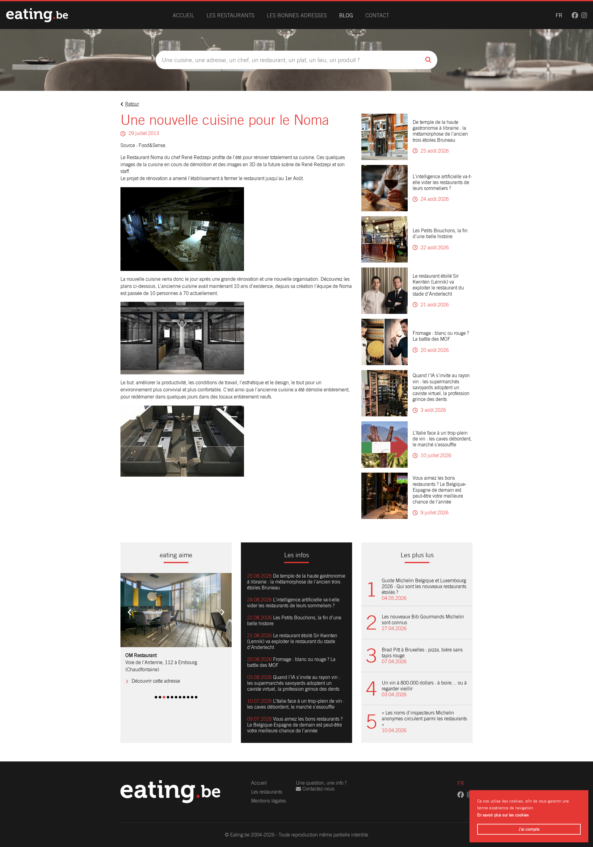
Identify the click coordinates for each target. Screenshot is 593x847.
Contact (377, 15)
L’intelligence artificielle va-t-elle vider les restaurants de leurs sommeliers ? (442, 182)
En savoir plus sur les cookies (503, 815)
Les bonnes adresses (297, 15)
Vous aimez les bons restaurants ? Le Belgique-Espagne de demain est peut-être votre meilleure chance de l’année (439, 490)
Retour (132, 104)
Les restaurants (230, 15)
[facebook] (575, 15)
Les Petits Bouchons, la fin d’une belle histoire (440, 233)
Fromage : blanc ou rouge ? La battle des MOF (441, 336)
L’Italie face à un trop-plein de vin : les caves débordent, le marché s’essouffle (442, 439)
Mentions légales (268, 801)
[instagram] (584, 15)
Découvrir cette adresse (156, 681)
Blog (346, 15)
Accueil (183, 15)
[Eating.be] (37, 15)
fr (559, 15)
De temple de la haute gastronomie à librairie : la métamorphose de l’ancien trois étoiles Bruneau (440, 131)
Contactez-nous (318, 789)
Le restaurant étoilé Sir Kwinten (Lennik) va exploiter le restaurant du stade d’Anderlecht (438, 285)
